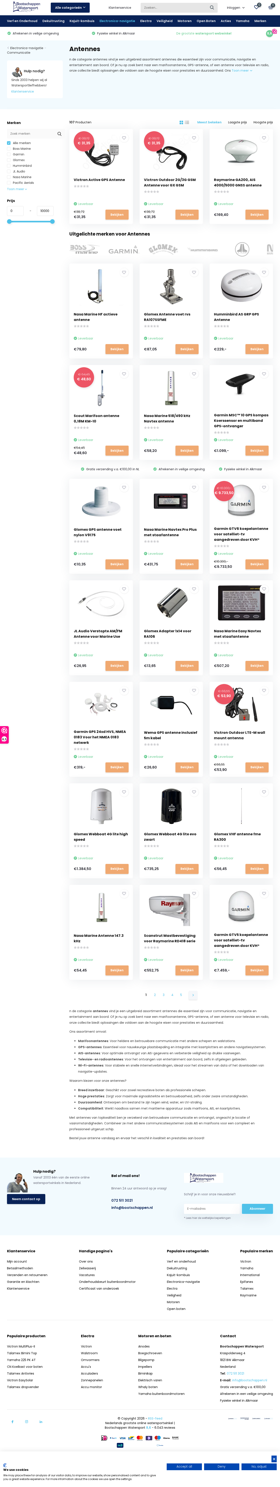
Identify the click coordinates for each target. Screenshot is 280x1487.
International (250, 1275)
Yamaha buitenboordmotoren (161, 1394)
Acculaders (89, 1373)
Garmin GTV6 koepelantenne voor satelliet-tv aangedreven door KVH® (241, 534)
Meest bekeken (209, 122)
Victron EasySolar (20, 1380)
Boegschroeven (150, 1353)
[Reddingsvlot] (244, 1418)
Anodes (144, 1346)
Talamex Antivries (20, 1373)
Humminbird (22, 166)
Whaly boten (148, 1387)
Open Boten (206, 21)
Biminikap (145, 1373)
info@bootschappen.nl (132, 1207)
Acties (226, 21)
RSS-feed (155, 1418)
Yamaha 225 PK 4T (21, 1360)
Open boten (176, 1309)
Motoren (185, 21)
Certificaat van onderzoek (99, 1288)
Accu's (86, 1367)
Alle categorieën (68, 7)
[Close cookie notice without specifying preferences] (274, 1459)
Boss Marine (21, 148)
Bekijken (117, 214)
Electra (146, 21)
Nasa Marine (22, 177)
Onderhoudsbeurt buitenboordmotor (107, 1282)
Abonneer (257, 1208)
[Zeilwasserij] (256, 1418)
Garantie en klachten (23, 1282)
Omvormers (90, 1360)
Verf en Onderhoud (22, 21)
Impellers (145, 1367)
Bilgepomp (146, 1360)
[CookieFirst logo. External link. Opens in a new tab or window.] (5, 1465)
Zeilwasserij (87, 1268)
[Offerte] (232, 1418)
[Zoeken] (212, 8)
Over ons (86, 1261)
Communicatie (18, 52)
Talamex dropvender (23, 1387)
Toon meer (241, 70)
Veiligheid (165, 21)
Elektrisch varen (150, 1380)
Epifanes (246, 1282)
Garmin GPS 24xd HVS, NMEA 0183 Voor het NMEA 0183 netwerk (100, 737)
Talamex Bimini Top (22, 1353)
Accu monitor (91, 1387)
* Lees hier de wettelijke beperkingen (207, 1218)
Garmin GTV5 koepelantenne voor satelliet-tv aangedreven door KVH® (241, 940)
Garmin (18, 154)
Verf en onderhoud (181, 1261)
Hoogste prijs (263, 122)
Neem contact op (26, 1199)
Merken (260, 21)
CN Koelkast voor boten (25, 1367)
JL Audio (18, 171)
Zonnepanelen (92, 1380)
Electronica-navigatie (117, 21)
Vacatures (87, 1275)
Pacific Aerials (23, 183)
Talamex (247, 1288)
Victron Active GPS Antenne (99, 179)
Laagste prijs (237, 122)
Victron (245, 1261)
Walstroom (89, 1353)
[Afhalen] (268, 1418)
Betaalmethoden (20, 1268)
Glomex (18, 160)
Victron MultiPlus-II (21, 1346)
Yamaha (242, 21)
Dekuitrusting (53, 21)
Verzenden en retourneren (27, 1275)
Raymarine (248, 1295)
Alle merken (21, 143)
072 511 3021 (122, 1200)
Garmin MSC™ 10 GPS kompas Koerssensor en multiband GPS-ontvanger (241, 421)
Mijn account (17, 1261)
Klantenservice (120, 7)
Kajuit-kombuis (82, 21)
